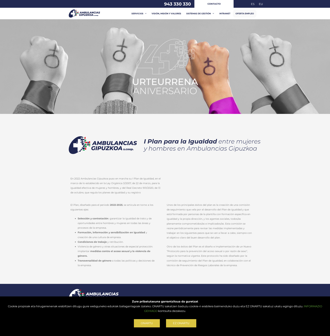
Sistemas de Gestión (198, 13)
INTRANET (224, 13)
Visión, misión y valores (166, 13)
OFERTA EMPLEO (244, 13)
